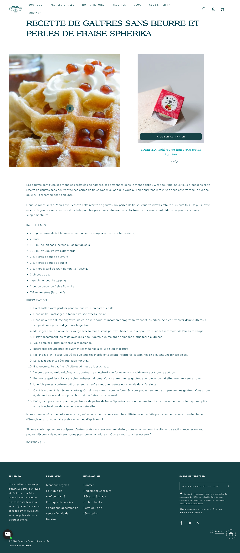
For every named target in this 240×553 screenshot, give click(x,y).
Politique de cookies (59, 502)
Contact (88, 485)
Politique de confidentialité (191, 503)
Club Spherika (92, 502)
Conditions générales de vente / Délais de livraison (62, 513)
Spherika (22, 541)
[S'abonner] (229, 486)
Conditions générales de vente (206, 500)
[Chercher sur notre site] (204, 9)
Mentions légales (57, 485)
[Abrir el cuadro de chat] (8, 534)
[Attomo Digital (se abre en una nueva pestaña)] (26, 546)
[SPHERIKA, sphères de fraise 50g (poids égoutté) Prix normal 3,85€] (70, 108)
